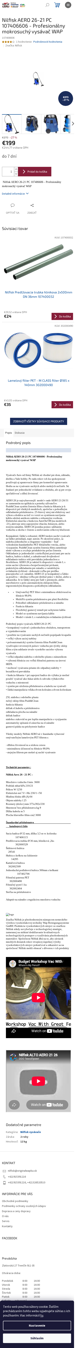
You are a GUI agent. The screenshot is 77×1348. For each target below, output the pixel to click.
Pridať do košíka (37, 171)
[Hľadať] (47, 5)
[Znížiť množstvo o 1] (16, 174)
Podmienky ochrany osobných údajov (24, 1206)
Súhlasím (37, 1338)
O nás (5, 1216)
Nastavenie (37, 1325)
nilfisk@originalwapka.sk (22, 1171)
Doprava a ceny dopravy (16, 1211)
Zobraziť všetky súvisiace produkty (38, 421)
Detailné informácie (13, 194)
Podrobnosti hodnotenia (47, 42)
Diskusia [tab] (19, 433)
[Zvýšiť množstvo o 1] (16, 169)
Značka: (13, 46)
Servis (5, 1221)
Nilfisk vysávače (30, 1132)
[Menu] (68, 5)
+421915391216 (17, 1177)
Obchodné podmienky (15, 1201)
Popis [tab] (8, 433)
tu (41, 1315)
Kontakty (7, 1226)
